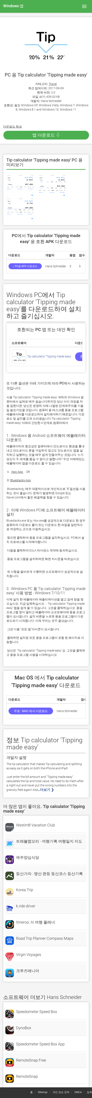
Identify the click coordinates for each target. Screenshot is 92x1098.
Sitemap (42, 1092)
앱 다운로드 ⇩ (46, 135)
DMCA (78, 1092)
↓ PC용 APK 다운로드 (25, 266)
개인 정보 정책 (61, 1092)
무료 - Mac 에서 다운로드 (31, 711)
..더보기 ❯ (46, 790)
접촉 (89, 1092)
